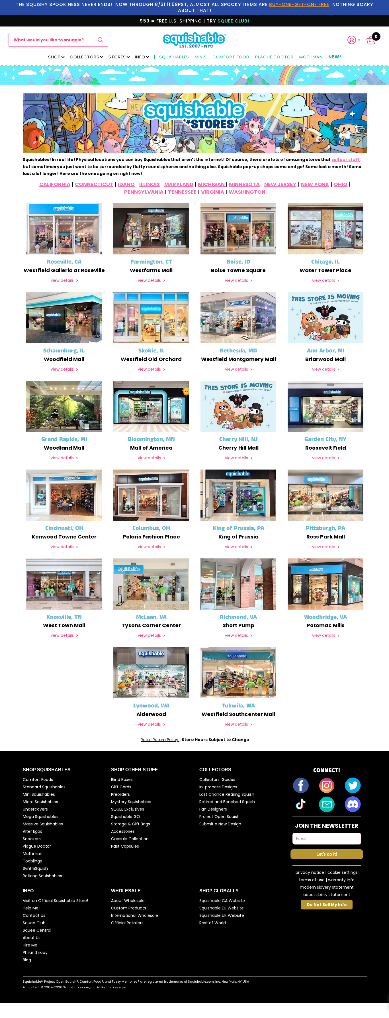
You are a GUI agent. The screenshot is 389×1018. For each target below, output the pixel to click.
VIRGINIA (212, 191)
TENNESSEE (182, 191)
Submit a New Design (220, 824)
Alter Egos (32, 831)
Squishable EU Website (221, 908)
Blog (27, 960)
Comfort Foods (38, 779)
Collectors (84, 57)
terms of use (312, 880)
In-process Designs (218, 787)
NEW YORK (315, 184)
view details (63, 280)
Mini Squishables (39, 794)
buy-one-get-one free (299, 4)
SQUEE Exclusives (127, 809)
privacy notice (310, 872)
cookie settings (342, 872)
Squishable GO (125, 816)
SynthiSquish (35, 868)
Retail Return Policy (160, 739)
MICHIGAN (212, 184)
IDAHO (126, 184)
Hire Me (30, 945)
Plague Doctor (274, 57)
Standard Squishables (44, 787)
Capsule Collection (130, 839)
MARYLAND (178, 184)
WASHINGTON (247, 191)
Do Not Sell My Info (327, 904)
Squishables (174, 57)
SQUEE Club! (233, 21)
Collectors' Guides (217, 779)
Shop (54, 57)
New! (334, 57)
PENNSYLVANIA (143, 191)
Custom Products (128, 908)
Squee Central (37, 930)
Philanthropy (35, 952)
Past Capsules (125, 846)
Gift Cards (121, 787)
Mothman (311, 57)
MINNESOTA (244, 184)
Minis (201, 57)
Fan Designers (213, 809)
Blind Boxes (122, 779)
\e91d (100, 40)
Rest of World (212, 923)
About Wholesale (128, 900)
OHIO (340, 184)
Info (140, 57)
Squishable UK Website (221, 915)
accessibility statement (326, 894)
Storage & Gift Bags (130, 824)
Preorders (120, 794)
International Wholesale (134, 915)
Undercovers (35, 809)
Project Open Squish (219, 816)
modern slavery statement (327, 887)
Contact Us (34, 915)
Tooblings (32, 861)
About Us (31, 938)
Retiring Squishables (42, 876)
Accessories (123, 831)
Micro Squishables (40, 802)
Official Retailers (127, 923)
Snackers (32, 839)
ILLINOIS (149, 184)
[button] (357, 40)
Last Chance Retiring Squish (226, 794)
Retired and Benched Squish (227, 802)
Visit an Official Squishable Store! (55, 900)
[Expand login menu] (354, 40)
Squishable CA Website (222, 900)
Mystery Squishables (131, 802)
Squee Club (34, 923)
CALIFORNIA (54, 184)
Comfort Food (230, 57)
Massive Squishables (43, 824)
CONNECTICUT (94, 184)
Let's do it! (326, 854)
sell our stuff (345, 159)
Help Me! (31, 908)
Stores (117, 57)
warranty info (341, 880)
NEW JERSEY (280, 184)
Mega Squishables (40, 816)
